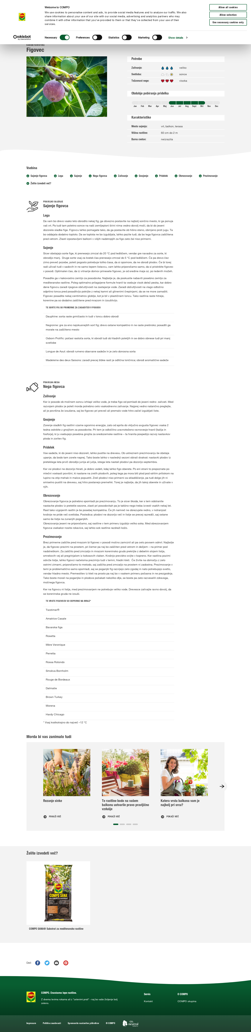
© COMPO (110, 1023)
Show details (175, 37)
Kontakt (148, 1001)
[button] (115, 824)
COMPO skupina (187, 1001)
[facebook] (37, 963)
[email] (56, 963)
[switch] (97, 37)
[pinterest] (66, 963)
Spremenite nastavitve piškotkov (83, 1023)
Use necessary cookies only (228, 22)
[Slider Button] (222, 786)
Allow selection (228, 15)
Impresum (31, 1023)
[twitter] (47, 963)
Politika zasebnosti (52, 1023)
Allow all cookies (228, 7)
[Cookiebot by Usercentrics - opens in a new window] (22, 37)
